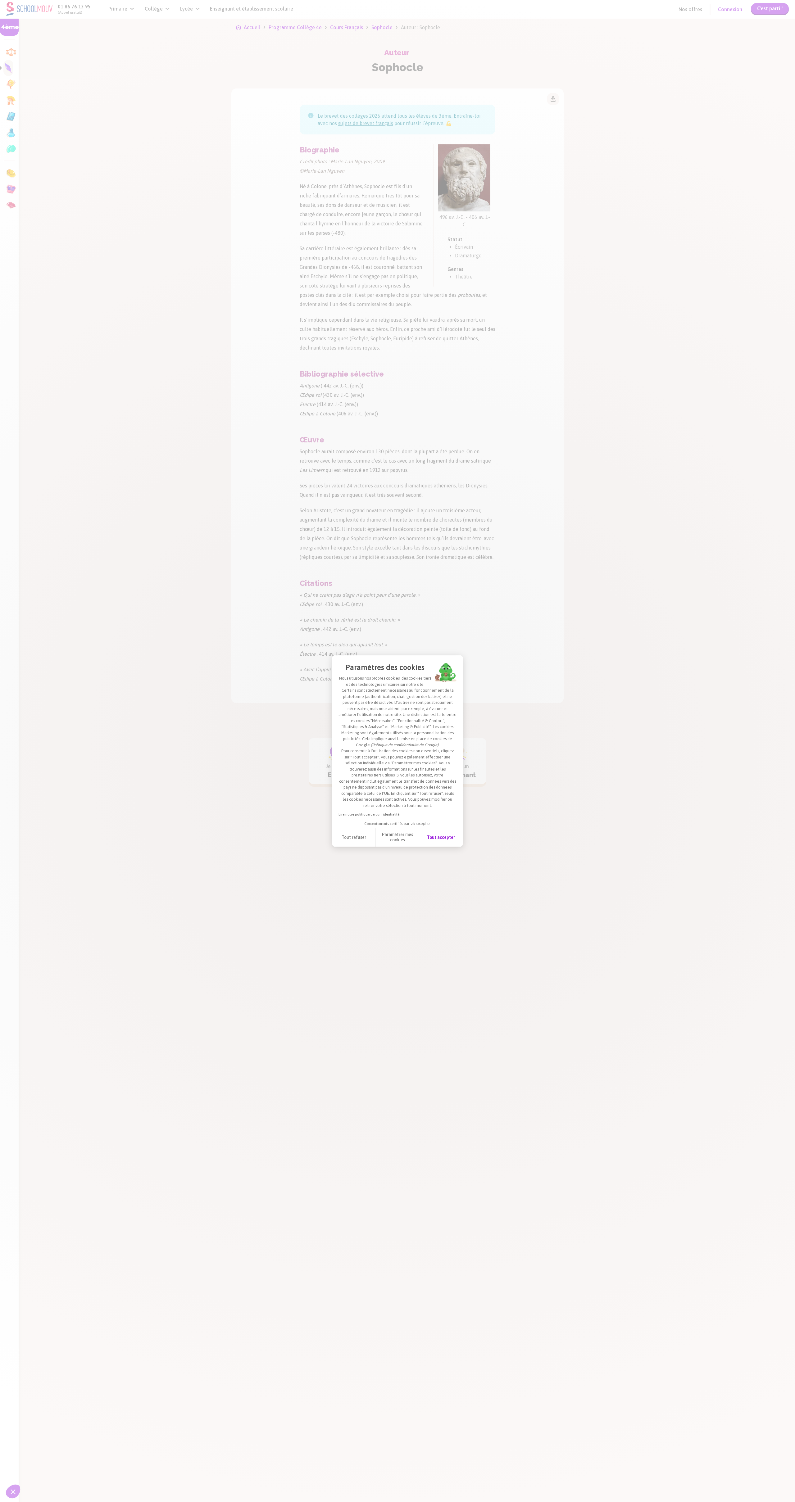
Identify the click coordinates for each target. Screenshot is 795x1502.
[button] (13, 1491)
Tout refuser (354, 837)
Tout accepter (441, 837)
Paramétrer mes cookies (397, 837)
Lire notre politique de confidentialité (368, 814)
